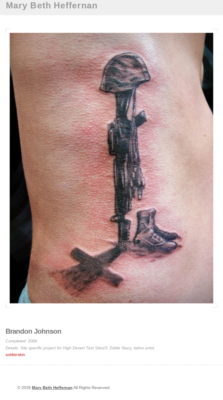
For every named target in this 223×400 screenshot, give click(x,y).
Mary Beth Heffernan (52, 5)
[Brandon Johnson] (111, 309)
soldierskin (15, 354)
